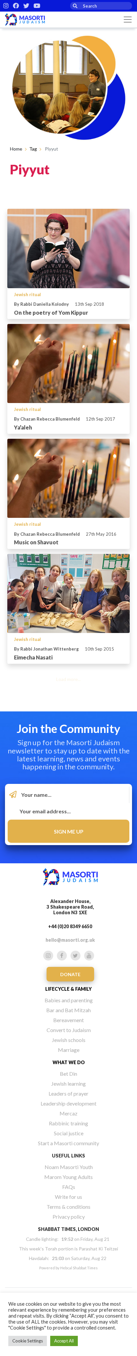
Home (16, 149)
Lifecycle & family (68, 989)
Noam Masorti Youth (69, 1167)
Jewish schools (68, 1040)
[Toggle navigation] (127, 19)
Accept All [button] (64, 1340)
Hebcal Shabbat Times (79, 1268)
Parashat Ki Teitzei (98, 1248)
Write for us (68, 1197)
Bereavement (68, 1020)
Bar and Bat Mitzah (68, 1010)
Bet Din (68, 1073)
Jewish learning (68, 1083)
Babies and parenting (69, 1000)
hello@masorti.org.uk (70, 940)
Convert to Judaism (69, 1030)
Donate (70, 974)
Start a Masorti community (68, 1143)
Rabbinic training (68, 1123)
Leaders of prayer (68, 1093)
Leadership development (68, 1103)
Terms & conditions (68, 1206)
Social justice (68, 1133)
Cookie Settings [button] (27, 1340)
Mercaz (68, 1113)
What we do (69, 1062)
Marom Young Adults (68, 1177)
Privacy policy (69, 1216)
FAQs (68, 1187)
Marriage (68, 1050)
